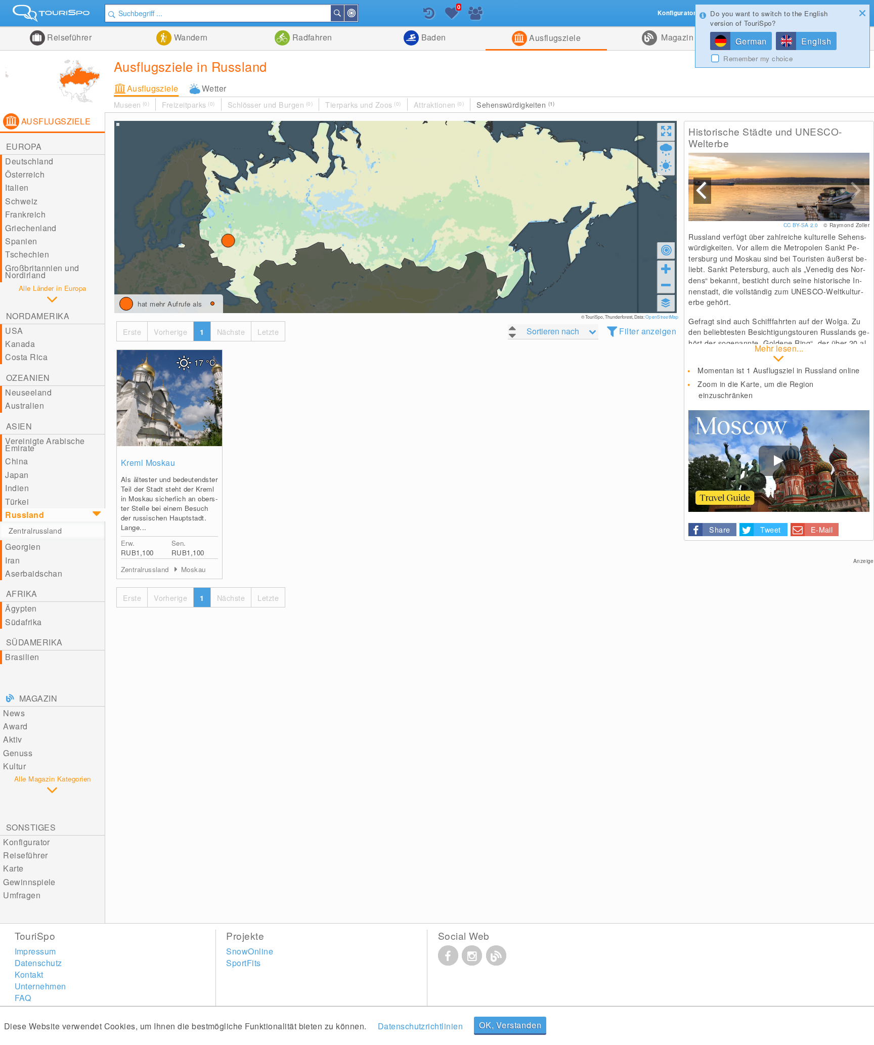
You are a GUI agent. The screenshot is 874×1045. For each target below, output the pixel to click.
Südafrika (23, 622)
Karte (13, 868)
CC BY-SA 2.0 (801, 225)
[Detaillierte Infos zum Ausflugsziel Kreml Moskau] (169, 398)
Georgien (22, 546)
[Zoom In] (666, 268)
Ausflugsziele (554, 37)
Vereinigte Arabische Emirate (45, 444)
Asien (19, 426)
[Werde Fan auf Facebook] (448, 955)
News (14, 713)
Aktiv (12, 739)
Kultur (14, 766)
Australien (24, 405)
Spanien (21, 241)
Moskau (193, 569)
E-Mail (822, 529)
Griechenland (31, 228)
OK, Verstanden (510, 1025)
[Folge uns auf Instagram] (472, 955)
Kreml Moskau (148, 462)
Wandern (189, 37)
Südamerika (34, 642)
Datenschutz (38, 963)
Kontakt (29, 974)
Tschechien (27, 254)
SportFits (243, 963)
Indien (17, 488)
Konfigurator (26, 842)
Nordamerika (37, 316)
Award (15, 726)
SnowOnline (249, 951)
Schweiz (21, 201)
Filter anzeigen (647, 331)
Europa (24, 146)
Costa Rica (26, 357)
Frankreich (25, 214)
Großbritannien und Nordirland (42, 271)
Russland (24, 514)
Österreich (25, 174)
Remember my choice (758, 58)
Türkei (17, 501)
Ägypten (20, 608)
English (816, 41)
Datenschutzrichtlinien (420, 1026)
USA (14, 330)
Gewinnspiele (29, 882)
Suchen (343, 13)
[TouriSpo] (52, 15)
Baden (432, 37)
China (16, 461)
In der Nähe (357, 13)
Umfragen (21, 895)
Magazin (676, 37)
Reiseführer (68, 37)
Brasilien (22, 657)
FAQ (23, 998)
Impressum (35, 951)
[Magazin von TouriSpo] (496, 955)
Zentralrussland (35, 531)
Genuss (17, 753)
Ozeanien (28, 377)
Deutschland (29, 161)
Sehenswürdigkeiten (515, 104)
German (751, 41)
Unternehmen (40, 986)
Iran (12, 560)
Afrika (21, 593)
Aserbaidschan (33, 573)
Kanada (20, 344)
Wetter (214, 88)
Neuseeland (28, 392)
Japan (16, 475)
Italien (16, 187)
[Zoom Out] (666, 285)
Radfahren (311, 37)
